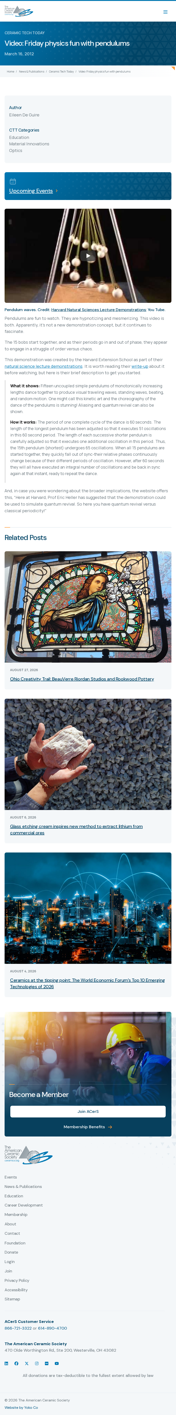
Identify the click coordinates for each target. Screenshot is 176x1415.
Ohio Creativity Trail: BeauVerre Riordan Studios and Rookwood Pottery (82, 679)
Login (9, 1262)
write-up (140, 366)
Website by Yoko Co (21, 1407)
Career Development (24, 1205)
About (10, 1224)
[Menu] (168, 11)
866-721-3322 (18, 1328)
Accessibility (16, 1290)
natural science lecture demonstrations (43, 366)
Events (11, 1177)
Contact (12, 1233)
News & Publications (31, 71)
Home (10, 71)
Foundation (15, 1243)
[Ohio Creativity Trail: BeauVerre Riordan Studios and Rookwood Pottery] (88, 606)
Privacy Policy (17, 1280)
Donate (11, 1252)
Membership (16, 1214)
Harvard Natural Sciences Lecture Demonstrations (98, 309)
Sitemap (12, 1299)
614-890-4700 (52, 1328)
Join (8, 1271)
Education (14, 1196)
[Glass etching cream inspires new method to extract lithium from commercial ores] (88, 754)
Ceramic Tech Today (61, 71)
